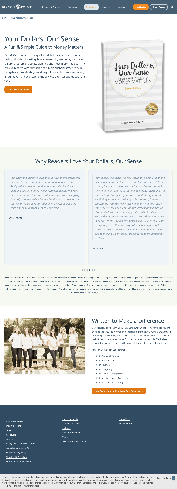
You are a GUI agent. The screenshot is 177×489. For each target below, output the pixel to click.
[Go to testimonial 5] (92, 270)
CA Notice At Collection (16, 457)
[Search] (172, 7)
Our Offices (124, 419)
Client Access (159, 7)
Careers (9, 430)
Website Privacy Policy (16, 452)
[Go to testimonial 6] (94, 270)
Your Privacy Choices (15, 448)
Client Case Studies (71, 432)
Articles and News (70, 423)
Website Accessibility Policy (18, 461)
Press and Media (70, 419)
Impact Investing (13, 425)
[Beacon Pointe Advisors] (17, 6)
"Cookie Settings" (146, 483)
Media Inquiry (125, 423)
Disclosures (11, 434)
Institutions (73, 7)
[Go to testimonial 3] (87, 270)
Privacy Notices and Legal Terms (20, 443)
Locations (122, 7)
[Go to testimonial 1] (82, 270)
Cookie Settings (164, 478)
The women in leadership (122, 331)
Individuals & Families (50, 7)
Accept (173, 478)
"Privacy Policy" (126, 483)
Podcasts (66, 428)
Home (5, 17)
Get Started (140, 7)
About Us (106, 7)
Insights (90, 7)
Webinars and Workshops (74, 441)
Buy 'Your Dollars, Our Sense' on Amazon (119, 390)
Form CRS (10, 439)
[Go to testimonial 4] (89, 270)
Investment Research (15, 421)
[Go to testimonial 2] (84, 270)
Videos (65, 437)
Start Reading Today (18, 89)
